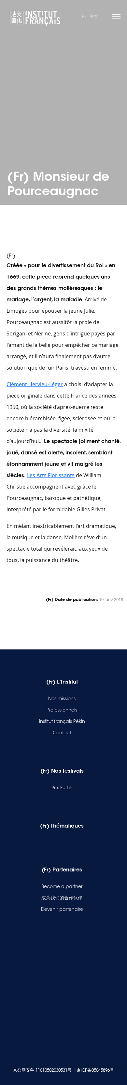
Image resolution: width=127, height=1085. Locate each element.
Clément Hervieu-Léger (35, 384)
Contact (62, 733)
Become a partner (62, 886)
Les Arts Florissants (51, 475)
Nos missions (62, 698)
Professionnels (62, 710)
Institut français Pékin (62, 721)
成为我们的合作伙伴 (61, 898)
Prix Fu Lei (62, 788)
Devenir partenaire (62, 909)
